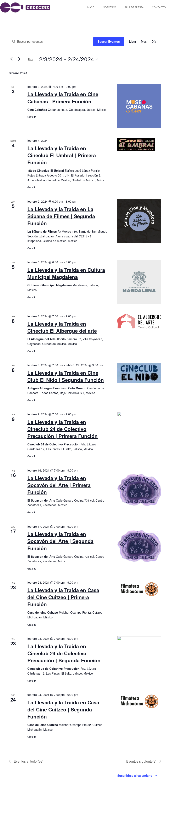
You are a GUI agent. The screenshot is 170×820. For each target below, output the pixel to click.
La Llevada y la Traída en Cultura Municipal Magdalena (66, 273)
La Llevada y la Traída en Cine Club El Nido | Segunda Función (65, 376)
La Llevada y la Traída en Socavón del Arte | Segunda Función (60, 541)
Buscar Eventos (108, 41)
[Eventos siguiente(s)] (19, 59)
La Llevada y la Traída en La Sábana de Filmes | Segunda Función (61, 216)
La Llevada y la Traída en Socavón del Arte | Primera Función (59, 485)
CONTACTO (159, 7)
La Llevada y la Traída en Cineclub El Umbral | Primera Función (61, 155)
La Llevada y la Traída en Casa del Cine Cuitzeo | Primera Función (63, 597)
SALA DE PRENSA (134, 7)
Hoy (30, 59)
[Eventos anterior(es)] (11, 59)
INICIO (91, 7)
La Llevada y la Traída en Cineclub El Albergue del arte (62, 327)
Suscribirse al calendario (134, 775)
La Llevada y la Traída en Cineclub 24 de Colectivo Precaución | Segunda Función (64, 653)
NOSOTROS (109, 7)
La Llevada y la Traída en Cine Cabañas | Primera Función (62, 98)
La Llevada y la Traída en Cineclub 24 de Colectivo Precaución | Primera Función (62, 428)
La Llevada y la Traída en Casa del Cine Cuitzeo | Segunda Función (63, 709)
